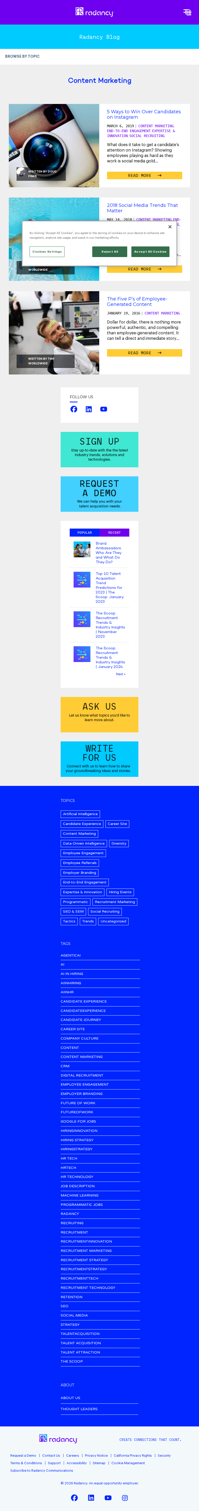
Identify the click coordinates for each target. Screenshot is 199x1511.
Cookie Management (128, 1463)
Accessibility (77, 1463)
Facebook (74, 409)
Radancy (70, 1214)
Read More (141, 175)
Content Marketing (156, 126)
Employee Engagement (83, 853)
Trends (88, 921)
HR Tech (69, 1159)
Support (54, 1463)
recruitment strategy (84, 1260)
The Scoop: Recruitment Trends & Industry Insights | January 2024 (110, 657)
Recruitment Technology (88, 1288)
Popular (84, 533)
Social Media (74, 1316)
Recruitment (74, 1233)
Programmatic (75, 902)
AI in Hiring (72, 974)
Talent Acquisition (81, 1343)
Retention (71, 1297)
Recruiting (72, 1223)
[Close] (170, 226)
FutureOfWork (77, 1112)
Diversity (118, 843)
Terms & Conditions (26, 1463)
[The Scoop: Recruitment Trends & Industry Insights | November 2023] (82, 619)
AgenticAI (71, 956)
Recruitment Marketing (115, 902)
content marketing (82, 1057)
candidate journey (81, 1020)
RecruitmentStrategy (84, 1269)
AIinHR (67, 992)
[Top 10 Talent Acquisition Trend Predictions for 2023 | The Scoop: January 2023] (82, 580)
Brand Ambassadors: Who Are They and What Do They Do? (109, 553)
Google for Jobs (78, 1122)
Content (70, 1048)
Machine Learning (79, 1196)
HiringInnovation (79, 1131)
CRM (65, 1066)
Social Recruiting (147, 136)
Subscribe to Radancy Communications (41, 1470)
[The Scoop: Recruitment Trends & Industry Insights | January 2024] (82, 654)
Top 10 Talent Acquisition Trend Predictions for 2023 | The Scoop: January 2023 (110, 588)
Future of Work (78, 1103)
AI (62, 965)
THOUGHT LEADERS (79, 1409)
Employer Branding (79, 872)
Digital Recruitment (82, 1076)
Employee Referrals (80, 863)
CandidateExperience (83, 1011)
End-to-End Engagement (129, 131)
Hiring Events (120, 892)
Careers (72, 1455)
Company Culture (79, 1039)
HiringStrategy (77, 1149)
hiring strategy (77, 1140)
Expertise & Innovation (82, 892)
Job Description (78, 1186)
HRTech (68, 1168)
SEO (64, 1306)
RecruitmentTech (79, 1279)
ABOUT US (70, 1398)
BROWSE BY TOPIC (22, 56)
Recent (114, 533)
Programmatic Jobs (82, 1205)
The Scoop (72, 1362)
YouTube (104, 409)
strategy (70, 1325)
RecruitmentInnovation (86, 1242)
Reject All (110, 251)
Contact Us (51, 1455)
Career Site (117, 824)
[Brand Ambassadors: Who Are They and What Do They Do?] (82, 550)
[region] (99, 243)
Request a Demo (23, 1455)
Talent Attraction (80, 1353)
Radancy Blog (99, 36)
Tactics (69, 921)
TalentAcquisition (80, 1334)
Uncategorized (113, 921)
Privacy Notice (96, 1455)
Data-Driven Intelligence (84, 843)
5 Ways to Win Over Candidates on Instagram (144, 114)
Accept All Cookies (150, 251)
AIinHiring (71, 983)
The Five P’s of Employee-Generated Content (137, 301)
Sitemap (99, 1463)
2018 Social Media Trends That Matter (142, 207)
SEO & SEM (73, 911)
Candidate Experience (82, 824)
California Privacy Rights (133, 1455)
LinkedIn (89, 409)
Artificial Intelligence (80, 814)
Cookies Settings (47, 251)
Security (164, 1455)
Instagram (125, 1498)
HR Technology (77, 1177)
